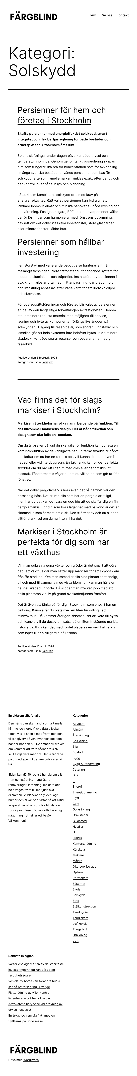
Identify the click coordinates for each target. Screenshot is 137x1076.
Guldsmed (80, 821)
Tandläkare (80, 918)
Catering (79, 769)
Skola (76, 889)
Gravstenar (80, 815)
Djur (75, 775)
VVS (76, 941)
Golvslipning (81, 809)
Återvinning (81, 735)
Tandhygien (81, 912)
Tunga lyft (80, 929)
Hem (92, 15)
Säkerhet (79, 883)
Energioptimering (85, 792)
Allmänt (78, 729)
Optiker (78, 872)
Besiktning (80, 741)
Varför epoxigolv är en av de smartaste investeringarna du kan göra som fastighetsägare (36, 969)
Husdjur (78, 826)
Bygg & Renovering (86, 764)
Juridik (77, 838)
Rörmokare (80, 878)
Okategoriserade (84, 866)
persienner (107, 304)
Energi (77, 786)
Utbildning (80, 935)
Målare (77, 861)
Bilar (76, 746)
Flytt (76, 798)
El (74, 781)
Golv (76, 803)
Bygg (76, 758)
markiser (81, 571)
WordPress (31, 1060)
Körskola (79, 849)
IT (74, 832)
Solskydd (47, 362)
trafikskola (80, 923)
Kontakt (123, 15)
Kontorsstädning (84, 843)
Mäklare (78, 855)
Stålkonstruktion (84, 906)
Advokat (79, 723)
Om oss (106, 15)
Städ (76, 900)
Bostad (78, 752)
